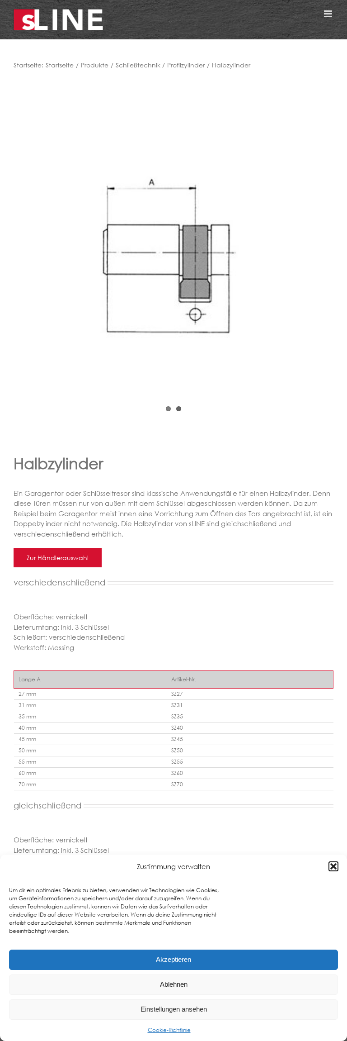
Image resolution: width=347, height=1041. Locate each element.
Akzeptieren (173, 959)
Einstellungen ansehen (174, 1009)
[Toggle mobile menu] (328, 14)
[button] (333, 866)
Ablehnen (174, 984)
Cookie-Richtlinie (169, 1030)
